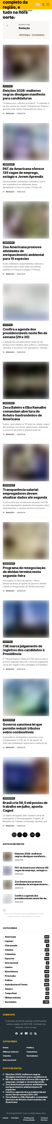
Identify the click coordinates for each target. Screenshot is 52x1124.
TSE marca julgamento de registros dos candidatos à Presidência (24, 650)
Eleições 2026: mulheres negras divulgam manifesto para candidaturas (24, 94)
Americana (9, 164)
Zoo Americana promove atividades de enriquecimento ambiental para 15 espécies (23, 253)
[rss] (35, 1033)
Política (8, 86)
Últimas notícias (27, 997)
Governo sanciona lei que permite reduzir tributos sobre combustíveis (22, 728)
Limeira (27, 967)
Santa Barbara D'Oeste (27, 984)
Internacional (26, 963)
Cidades (27, 950)
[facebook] (16, 1033)
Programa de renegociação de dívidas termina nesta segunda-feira (24, 572)
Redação (24, 28)
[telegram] (21, 1033)
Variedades (9, 485)
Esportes (27, 958)
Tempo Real (27, 993)
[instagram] (31, 1033)
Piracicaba (27, 976)
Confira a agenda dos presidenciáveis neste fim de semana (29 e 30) (25, 333)
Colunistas (27, 954)
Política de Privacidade (29, 1119)
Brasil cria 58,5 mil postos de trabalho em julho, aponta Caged (25, 806)
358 (32, 835)
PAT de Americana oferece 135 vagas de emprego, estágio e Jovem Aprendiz (23, 172)
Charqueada (26, 945)
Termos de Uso (44, 1119)
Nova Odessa (27, 971)
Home (5, 1047)
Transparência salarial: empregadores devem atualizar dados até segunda (25, 493)
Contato (15, 1118)
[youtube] (26, 1033)
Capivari (27, 941)
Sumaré (27, 989)
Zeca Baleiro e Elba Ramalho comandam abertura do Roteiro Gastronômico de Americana (24, 413)
